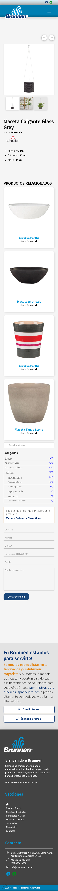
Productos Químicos (14, 467)
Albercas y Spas (12, 463)
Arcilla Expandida (15, 486)
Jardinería (9, 472)
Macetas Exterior (15, 482)
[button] (49, 11)
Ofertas (8, 458)
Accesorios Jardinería (17, 501)
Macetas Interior (15, 477)
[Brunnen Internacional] (46, 2)
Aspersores (13, 496)
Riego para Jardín (15, 491)
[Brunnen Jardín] (51, 2)
